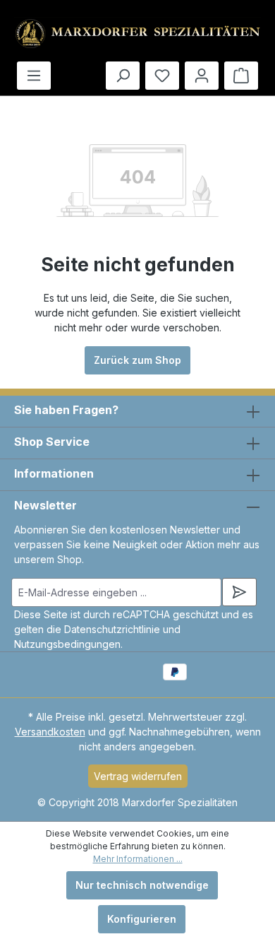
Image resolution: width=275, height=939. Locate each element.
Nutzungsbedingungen (67, 644)
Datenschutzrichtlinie (112, 629)
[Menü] (34, 75)
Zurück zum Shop (137, 360)
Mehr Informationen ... (138, 859)
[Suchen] (123, 75)
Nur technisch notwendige (142, 885)
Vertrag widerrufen (138, 776)
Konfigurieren (141, 919)
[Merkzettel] (162, 75)
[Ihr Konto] (202, 75)
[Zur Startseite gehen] (137, 33)
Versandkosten (50, 732)
